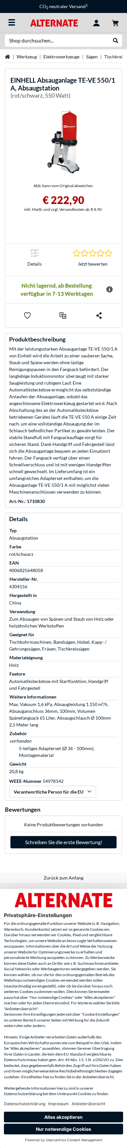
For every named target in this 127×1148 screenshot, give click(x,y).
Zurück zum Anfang (63, 877)
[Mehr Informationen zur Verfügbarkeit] (109, 289)
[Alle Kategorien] (12, 22)
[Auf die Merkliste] (27, 315)
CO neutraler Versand (63, 6)
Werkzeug (27, 56)
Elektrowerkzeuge (61, 56)
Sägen (92, 56)
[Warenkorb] (115, 22)
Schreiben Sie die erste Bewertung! (63, 842)
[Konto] (96, 22)
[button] (62, 315)
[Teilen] (99, 315)
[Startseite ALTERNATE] (54, 22)
